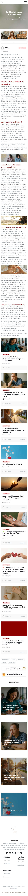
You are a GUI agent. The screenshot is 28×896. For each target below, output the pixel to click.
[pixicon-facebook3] (6, 853)
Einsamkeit (20, 659)
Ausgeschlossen (5, 659)
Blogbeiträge (16, 17)
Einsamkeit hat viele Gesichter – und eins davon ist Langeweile (14, 777)
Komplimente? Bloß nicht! (12, 811)
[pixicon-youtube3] (12, 853)
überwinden (11, 662)
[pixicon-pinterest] (18, 853)
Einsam (13, 659)
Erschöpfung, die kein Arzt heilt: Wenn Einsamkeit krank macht (14, 742)
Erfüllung (4, 662)
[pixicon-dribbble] (21, 853)
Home (9, 17)
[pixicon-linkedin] (15, 853)
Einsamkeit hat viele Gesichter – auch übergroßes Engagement (13, 707)
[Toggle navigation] (25, 2)
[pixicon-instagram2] (9, 853)
